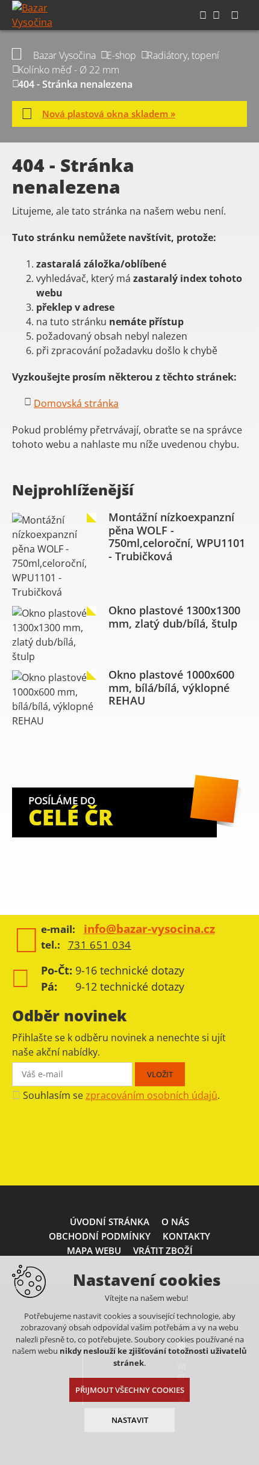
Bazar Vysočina (64, 55)
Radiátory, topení (183, 55)
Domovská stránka (76, 403)
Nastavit (129, 1420)
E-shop (121, 55)
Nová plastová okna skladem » (108, 114)
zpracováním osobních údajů (151, 1095)
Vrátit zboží (163, 1250)
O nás (175, 1222)
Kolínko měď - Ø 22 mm (68, 69)
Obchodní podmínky (100, 1236)
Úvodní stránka (109, 1222)
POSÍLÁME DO (70, 813)
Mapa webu (94, 1250)
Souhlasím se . (121, 1095)
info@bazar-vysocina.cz (149, 929)
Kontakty (186, 1236)
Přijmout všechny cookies (129, 1389)
